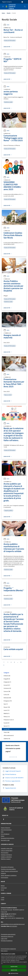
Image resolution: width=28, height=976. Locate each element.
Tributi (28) (6, 732)
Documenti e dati (5, 840)
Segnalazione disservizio (7, 936)
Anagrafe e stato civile (6, 848)
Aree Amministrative (6, 830)
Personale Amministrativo (7, 838)
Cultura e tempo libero (6, 850)
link (2, 963)
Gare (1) (6, 704)
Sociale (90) (6, 729)
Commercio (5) (7, 688)
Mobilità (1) (6, 713)
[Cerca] (25, 6)
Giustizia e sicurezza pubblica (8, 869)
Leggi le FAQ (4, 938)
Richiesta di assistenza (6, 941)
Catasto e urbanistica (6, 857)
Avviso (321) (7, 685)
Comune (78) (7, 691)
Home (3, 13)
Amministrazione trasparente (8, 949)
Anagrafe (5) (7, 679)
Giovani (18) (7, 707)
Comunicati (4, 888)
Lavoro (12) (6, 710)
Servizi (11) (6, 726)
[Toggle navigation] (3, 6)
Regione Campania (7, 2)
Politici (2, 836)
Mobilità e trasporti (6, 859)
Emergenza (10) (8, 701)
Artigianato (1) (7, 682)
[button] (14, 973)
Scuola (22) (6, 723)
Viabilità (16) (7, 738)
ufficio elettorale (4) (9, 735)
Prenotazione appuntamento (8, 934)
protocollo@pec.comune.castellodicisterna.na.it (13, 924)
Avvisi (8, 25)
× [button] (26, 953)
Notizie (2, 886)
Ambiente (3, 873)
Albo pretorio (4, 951)
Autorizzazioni (4, 877)
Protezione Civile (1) (9, 720)
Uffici (2, 832)
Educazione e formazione (7, 867)
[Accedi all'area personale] (22, 2)
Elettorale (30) (7, 698)
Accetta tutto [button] (14, 966)
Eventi (2, 899)
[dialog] (14, 963)
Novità (8, 13)
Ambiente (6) (7, 676)
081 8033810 (13, 926)
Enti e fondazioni (5, 834)
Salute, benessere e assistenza (8, 875)
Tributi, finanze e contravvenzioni (9, 871)
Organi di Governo (5, 828)
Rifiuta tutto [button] (14, 970)
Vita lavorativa (4, 853)
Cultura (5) (6, 694)
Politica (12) (7, 716)
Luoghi (2, 897)
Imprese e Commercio (6, 855)
